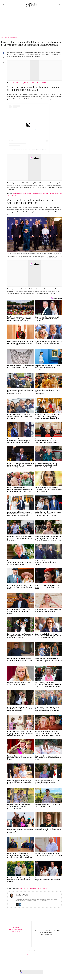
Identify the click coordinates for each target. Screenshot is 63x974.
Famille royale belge (11, 37)
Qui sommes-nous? (31, 954)
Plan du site (16, 927)
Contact (31, 956)
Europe (24, 888)
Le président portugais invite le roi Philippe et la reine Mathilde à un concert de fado (35, 83)
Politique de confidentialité (15, 929)
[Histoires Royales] (31, 5)
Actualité (3, 37)
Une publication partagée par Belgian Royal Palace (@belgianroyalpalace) (28, 149)
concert (20, 888)
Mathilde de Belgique (32, 888)
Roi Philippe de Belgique (44, 888)
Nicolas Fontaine (7, 48)
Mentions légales (16, 931)
